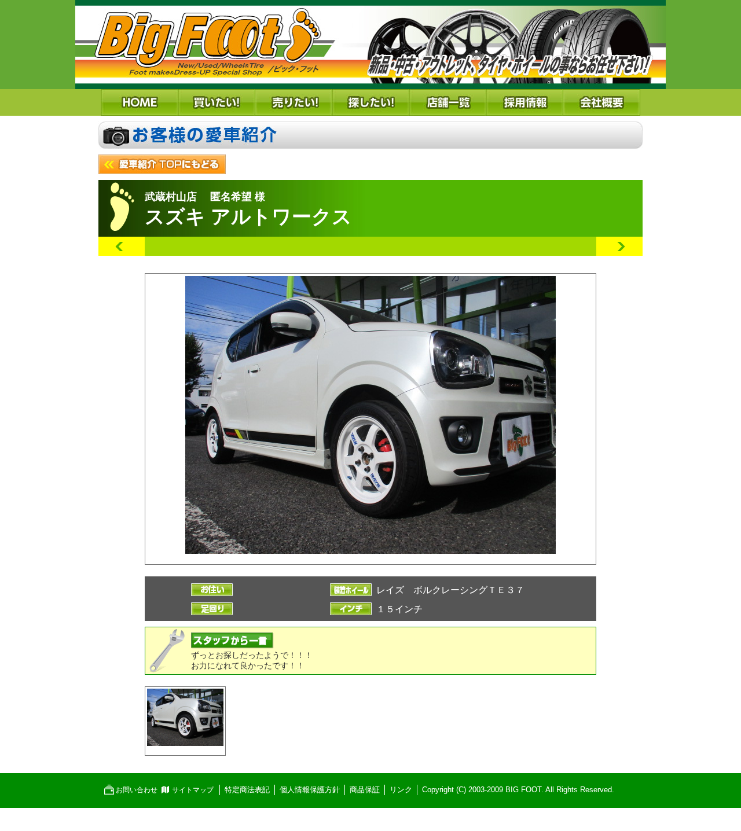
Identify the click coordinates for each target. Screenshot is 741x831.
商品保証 (365, 789)
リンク (401, 789)
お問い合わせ (136, 790)
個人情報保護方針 (310, 789)
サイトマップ (193, 790)
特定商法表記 (247, 789)
